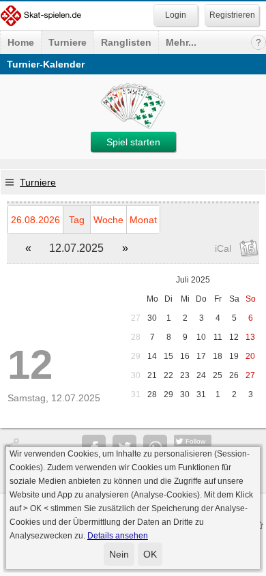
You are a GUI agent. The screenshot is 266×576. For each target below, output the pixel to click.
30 (152, 318)
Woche (108, 219)
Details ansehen (117, 536)
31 (136, 394)
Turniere (67, 42)
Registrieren (232, 15)
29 (136, 356)
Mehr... (181, 42)
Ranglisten (126, 42)
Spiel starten (133, 141)
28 (136, 337)
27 (136, 318)
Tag (77, 219)
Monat (143, 219)
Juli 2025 (193, 280)
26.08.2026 (35, 219)
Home (21, 42)
